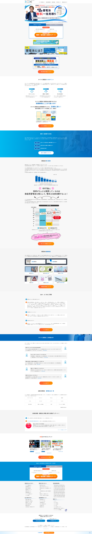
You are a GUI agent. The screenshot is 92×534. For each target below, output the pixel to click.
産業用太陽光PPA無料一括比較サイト (59, 508)
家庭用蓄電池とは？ (28, 486)
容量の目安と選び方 (42, 485)
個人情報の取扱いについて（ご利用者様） (48, 526)
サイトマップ (52, 525)
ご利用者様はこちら (53, 520)
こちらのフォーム (38, 137)
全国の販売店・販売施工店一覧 (30, 506)
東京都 (58, 488)
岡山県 (56, 493)
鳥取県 (63, 492)
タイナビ (55, 501)
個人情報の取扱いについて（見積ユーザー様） (61, 526)
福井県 (58, 489)
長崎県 (64, 495)
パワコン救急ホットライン (57, 506)
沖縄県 (64, 496)
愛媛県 (56, 495)
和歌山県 (60, 492)
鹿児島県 (61, 496)
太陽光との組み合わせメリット (44, 486)
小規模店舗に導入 (42, 502)
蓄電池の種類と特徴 (28, 499)
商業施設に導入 (42, 506)
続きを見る (45, 350)
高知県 (58, 495)
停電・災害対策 (32, 451)
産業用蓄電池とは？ (42, 499)
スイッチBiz (55, 505)
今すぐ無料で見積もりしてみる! (49, 532)
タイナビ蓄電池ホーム (41, 525)
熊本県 (55, 496)
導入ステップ (43, 451)
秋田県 (63, 485)
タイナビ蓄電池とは (28, 485)
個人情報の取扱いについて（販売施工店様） (36, 526)
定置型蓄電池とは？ (28, 492)
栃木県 (60, 486)
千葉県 (56, 488)
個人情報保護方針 (27, 526)
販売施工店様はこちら (39, 520)
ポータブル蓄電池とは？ (29, 493)
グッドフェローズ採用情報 (57, 509)
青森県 (57, 485)
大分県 (57, 496)
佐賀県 (62, 495)
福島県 (56, 486)
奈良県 (58, 492)
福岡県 (60, 495)
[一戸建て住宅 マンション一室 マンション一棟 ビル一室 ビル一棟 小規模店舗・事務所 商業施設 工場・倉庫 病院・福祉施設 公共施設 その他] (52, 31)
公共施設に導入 (42, 505)
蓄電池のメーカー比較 (29, 502)
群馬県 (62, 486)
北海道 (55, 485)
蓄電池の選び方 (28, 505)
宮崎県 (59, 496)
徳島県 (62, 493)
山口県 (60, 493)
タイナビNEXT (56, 502)
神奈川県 (60, 488)
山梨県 (60, 489)
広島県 (58, 493)
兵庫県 (56, 492)
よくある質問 (27, 495)
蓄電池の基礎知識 (28, 488)
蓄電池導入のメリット (29, 489)
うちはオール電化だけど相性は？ (44, 495)
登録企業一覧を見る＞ (63, 407)
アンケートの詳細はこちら (61, 429)
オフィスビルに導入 (42, 501)
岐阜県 (64, 489)
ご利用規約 (48, 525)
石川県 (56, 489)
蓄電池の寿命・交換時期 (29, 501)
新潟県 (62, 488)
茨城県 (58, 486)
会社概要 (45, 525)
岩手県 (59, 485)
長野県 (62, 489)
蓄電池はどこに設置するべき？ (44, 493)
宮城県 (61, 485)
